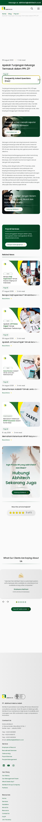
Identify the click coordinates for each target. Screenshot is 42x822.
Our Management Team (10, 779)
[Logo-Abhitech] (7, 9)
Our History (6, 776)
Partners (5, 788)
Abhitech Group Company (11, 785)
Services (5, 801)
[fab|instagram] (13, 765)
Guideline (5, 804)
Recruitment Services (9, 750)
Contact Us (6, 813)
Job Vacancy (6, 820)
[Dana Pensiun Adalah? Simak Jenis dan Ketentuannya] (21, 356)
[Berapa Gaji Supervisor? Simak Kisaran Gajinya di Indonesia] (21, 262)
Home (4, 798)
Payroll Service (7, 756)
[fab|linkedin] (3, 765)
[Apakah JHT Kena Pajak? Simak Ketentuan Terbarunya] (21, 309)
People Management (9, 759)
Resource (5, 810)
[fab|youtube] (8, 765)
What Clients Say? (8, 782)
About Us (5, 807)
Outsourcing (6, 753)
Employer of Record (9, 747)
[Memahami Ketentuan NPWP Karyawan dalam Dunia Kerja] (21, 403)
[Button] (3, 601)
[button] (32, 8)
